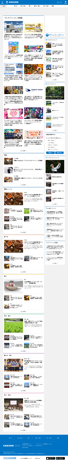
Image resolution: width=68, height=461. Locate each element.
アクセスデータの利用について (29, 445)
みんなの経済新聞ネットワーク (9, 458)
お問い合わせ (39, 445)
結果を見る (59, 152)
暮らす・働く (37, 6)
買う (30, 6)
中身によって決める (53, 145)
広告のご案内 (25, 447)
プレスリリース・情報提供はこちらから (44, 443)
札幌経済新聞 (12, 2)
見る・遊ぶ (23, 6)
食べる (15, 6)
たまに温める (51, 142)
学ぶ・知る (45, 6)
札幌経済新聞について (27, 443)
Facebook (58, 2)
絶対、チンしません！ (53, 149)
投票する (50, 152)
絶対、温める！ (51, 140)
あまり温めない (51, 147)
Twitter (61, 2)
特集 (53, 6)
